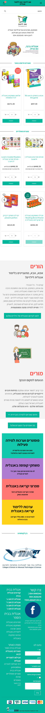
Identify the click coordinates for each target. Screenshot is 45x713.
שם (39, 650)
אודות (18, 676)
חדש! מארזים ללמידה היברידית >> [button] (22, 414)
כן (37, 677)
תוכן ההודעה (37, 681)
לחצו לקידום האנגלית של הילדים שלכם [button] (22, 315)
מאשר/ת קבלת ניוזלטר (34, 674)
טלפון (39, 658)
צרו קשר (17, 683)
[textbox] (22, 33)
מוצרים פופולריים (13, 673)
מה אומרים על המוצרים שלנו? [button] (22, 425)
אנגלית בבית (15, 670)
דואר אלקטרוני (36, 666)
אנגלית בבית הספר (13, 647)
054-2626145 (34, 629)
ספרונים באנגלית (13, 622)
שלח (37, 693)
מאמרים (17, 680)
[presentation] (4, 77)
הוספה (11, 121)
